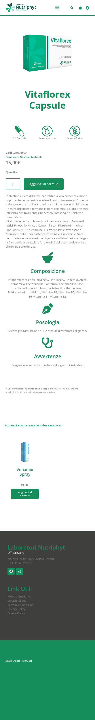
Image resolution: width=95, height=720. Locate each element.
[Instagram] (19, 571)
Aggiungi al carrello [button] (25, 493)
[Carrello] (78, 7)
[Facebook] (11, 571)
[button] (57, 8)
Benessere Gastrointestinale (24, 157)
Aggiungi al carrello (43, 184)
